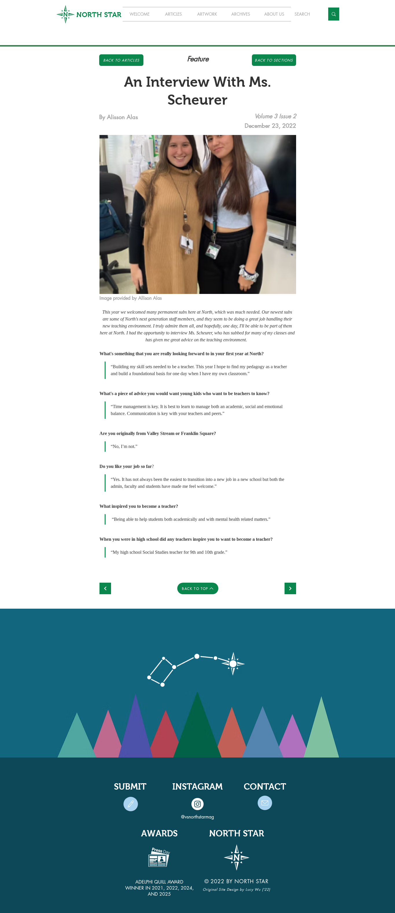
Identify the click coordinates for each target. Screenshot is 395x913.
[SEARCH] (333, 14)
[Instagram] (197, 804)
